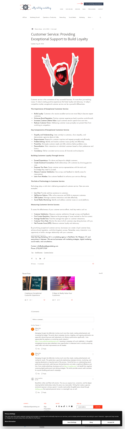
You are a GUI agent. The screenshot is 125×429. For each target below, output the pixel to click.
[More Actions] (93, 329)
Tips (32, 252)
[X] (67, 406)
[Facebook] (56, 406)
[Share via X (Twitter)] (36, 258)
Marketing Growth (35, 17)
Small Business (39, 252)
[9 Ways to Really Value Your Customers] (62, 283)
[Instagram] (59, 406)
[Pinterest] (69, 406)
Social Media (72, 17)
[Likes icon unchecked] (36, 349)
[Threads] (72, 406)
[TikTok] (64, 406)
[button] (100, 17)
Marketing (82, 17)
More (89, 17)
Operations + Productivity (49, 17)
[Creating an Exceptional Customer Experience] (35, 283)
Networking (62, 17)
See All (100, 273)
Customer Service (48, 252)
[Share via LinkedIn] (40, 258)
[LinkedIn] (61, 406)
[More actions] (93, 29)
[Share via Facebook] (32, 258)
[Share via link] (44, 258)
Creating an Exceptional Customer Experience (33, 294)
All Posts (25, 17)
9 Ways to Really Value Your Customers (62, 294)
